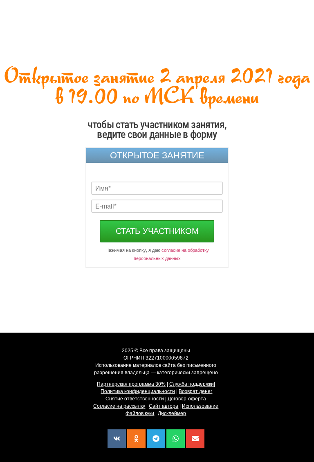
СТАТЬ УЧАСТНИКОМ (157, 231)
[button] (117, 438)
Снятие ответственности (134, 399)
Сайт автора (163, 406)
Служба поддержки (191, 384)
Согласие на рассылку (119, 406)
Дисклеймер (172, 413)
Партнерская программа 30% (131, 384)
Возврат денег (195, 391)
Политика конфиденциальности (138, 391)
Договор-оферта (187, 399)
